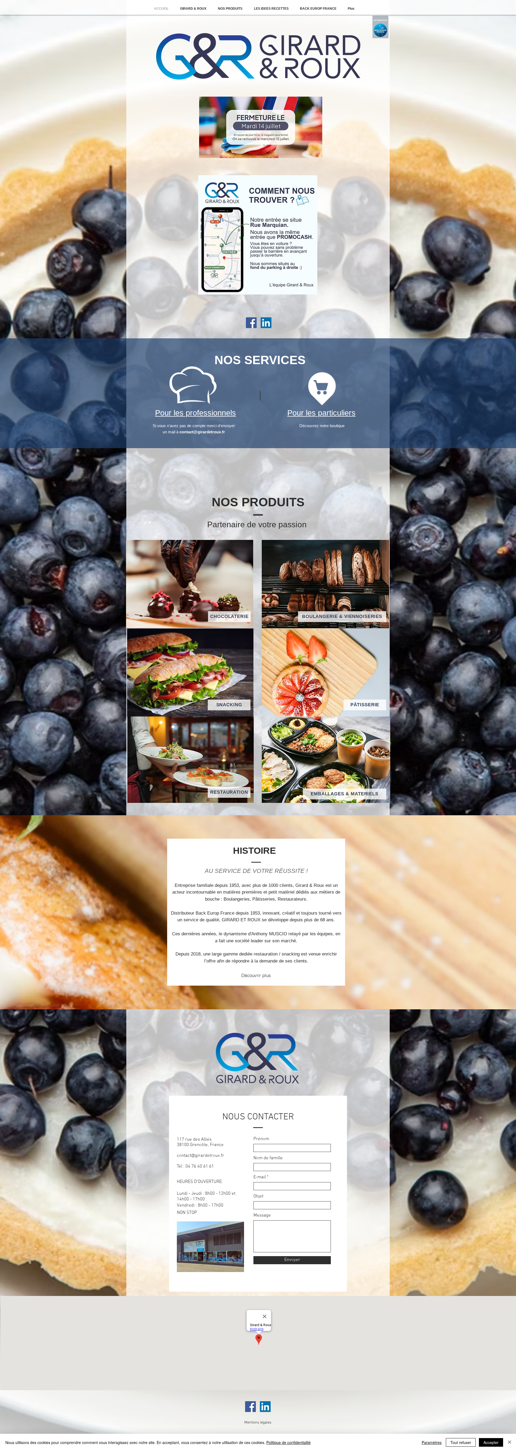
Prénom (261, 1139)
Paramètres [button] (432, 1442)
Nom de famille (268, 1158)
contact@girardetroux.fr (202, 432)
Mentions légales (257, 1422)
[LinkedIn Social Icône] (266, 322)
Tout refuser (460, 1442)
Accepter (491, 1442)
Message (262, 1215)
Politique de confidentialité (288, 1442)
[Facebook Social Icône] (251, 322)
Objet (258, 1196)
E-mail (259, 1177)
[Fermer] (509, 1442)
